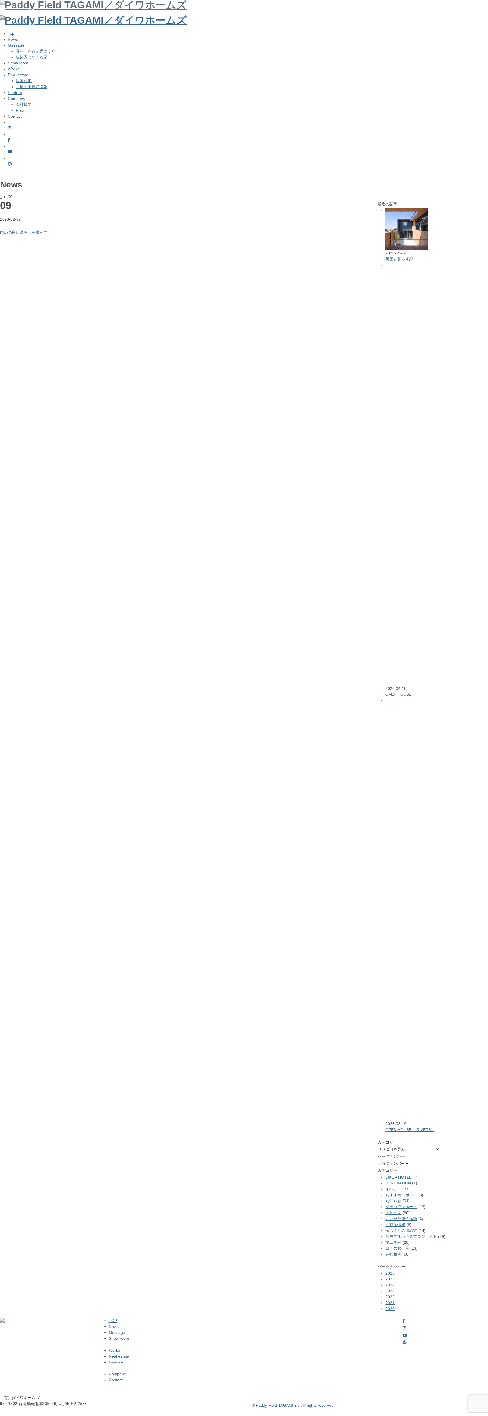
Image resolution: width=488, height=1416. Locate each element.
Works (13, 69)
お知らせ (393, 1201)
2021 (390, 1303)
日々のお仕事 (397, 1248)
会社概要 (24, 104)
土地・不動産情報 (31, 86)
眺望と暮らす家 (399, 259)
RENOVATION (398, 1183)
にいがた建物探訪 (401, 1218)
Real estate (119, 1356)
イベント (393, 1189)
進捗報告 (393, 1254)
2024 (390, 1285)
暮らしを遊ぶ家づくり (35, 51)
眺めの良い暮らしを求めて (23, 232)
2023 (390, 1291)
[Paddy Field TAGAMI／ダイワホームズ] (93, 20)
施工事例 (393, 1242)
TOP (113, 1320)
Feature (15, 92)
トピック (393, 1212)
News (13, 39)
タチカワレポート (401, 1207)
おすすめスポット (401, 1195)
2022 (390, 1297)
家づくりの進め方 (401, 1230)
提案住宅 (24, 80)
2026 (390, 1273)
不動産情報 (395, 1224)
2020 (390, 1308)
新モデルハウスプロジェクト (411, 1236)
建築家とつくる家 (31, 57)
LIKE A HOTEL (398, 1177)
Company (117, 1374)
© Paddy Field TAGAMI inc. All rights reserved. (293, 1405)
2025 (390, 1279)
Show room (18, 63)
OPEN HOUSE (400, 694)
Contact (15, 116)
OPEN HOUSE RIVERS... (409, 1129)
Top (11, 33)
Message (117, 1332)
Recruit (22, 110)
